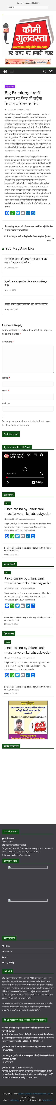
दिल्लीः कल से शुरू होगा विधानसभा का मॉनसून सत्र (26, 283)
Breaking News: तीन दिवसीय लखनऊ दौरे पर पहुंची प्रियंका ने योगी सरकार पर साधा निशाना (29, 228)
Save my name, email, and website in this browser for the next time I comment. (26, 423)
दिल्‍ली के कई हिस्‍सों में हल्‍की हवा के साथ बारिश (26, 304)
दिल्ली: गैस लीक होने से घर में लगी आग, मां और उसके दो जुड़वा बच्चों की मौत (26, 260)
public (7, 503)
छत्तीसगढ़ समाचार (10, 87)
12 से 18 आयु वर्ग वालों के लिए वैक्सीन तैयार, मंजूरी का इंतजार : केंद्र (27, 238)
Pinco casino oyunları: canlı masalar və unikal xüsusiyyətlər (27, 511)
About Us (6, 946)
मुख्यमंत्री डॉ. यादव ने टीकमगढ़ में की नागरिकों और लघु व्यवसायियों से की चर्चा (27, 1046)
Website (6, 403)
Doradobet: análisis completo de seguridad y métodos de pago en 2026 (27, 549)
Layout (5, 957)
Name (6, 377)
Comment (8, 341)
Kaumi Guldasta (24, 109)
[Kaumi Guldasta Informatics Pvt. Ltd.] (5, 71)
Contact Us (7, 951)
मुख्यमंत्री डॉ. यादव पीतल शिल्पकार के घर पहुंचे (17, 1067)
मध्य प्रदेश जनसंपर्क (38, 1019)
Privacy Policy (8, 962)
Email (5, 390)
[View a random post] (51, 71)
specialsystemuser (28, 519)
